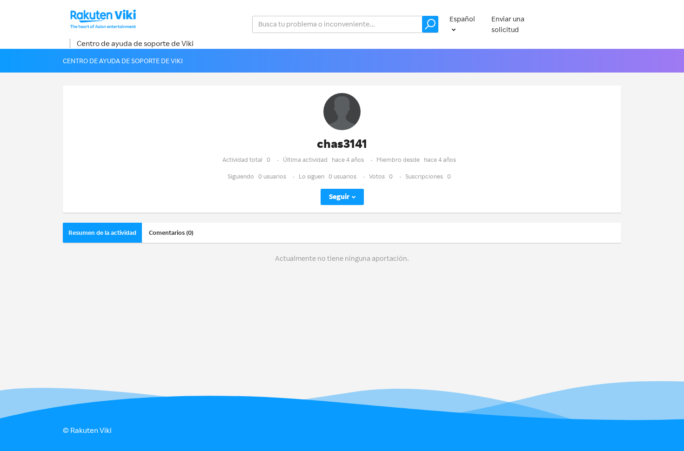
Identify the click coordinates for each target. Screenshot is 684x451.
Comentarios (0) (171, 232)
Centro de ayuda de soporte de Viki (135, 43)
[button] (430, 24)
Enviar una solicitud (507, 24)
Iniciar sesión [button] (591, 24)
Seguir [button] (339, 196)
